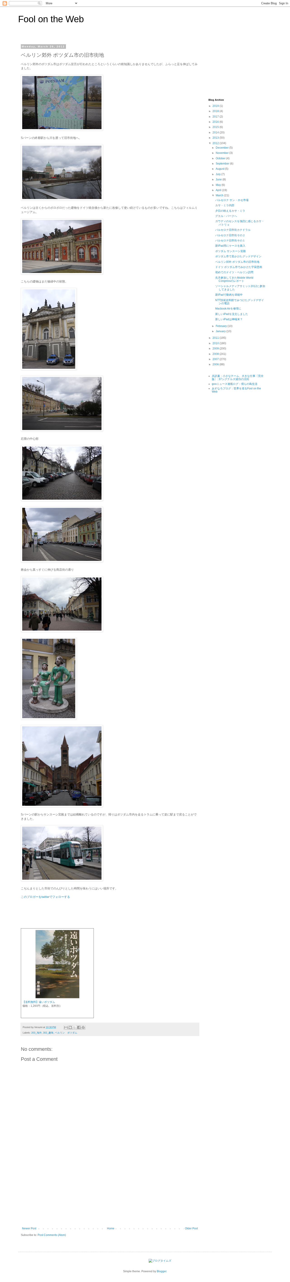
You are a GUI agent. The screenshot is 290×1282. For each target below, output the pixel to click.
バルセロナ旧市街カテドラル (233, 229)
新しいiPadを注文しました (231, 314)
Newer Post (29, 1228)
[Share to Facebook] (79, 1027)
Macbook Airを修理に (228, 308)
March (220, 195)
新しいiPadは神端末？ (229, 319)
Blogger (161, 1271)
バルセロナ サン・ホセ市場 (232, 200)
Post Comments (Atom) (52, 1235)
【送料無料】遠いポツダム (38, 1002)
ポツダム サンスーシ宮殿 (230, 251)
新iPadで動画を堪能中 (229, 294)
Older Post (191, 1228)
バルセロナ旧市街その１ (230, 240)
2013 (216, 137)
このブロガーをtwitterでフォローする (45, 897)
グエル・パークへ (226, 216)
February (221, 326)
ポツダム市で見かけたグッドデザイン (238, 256)
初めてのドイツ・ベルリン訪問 (234, 272)
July (218, 174)
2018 (216, 111)
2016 (216, 121)
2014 (216, 132)
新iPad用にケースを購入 (230, 245)
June (219, 179)
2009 (216, 348)
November (222, 153)
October (221, 158)
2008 (216, 354)
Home (110, 1228)
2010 (216, 343)
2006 (216, 364)
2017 (216, 116)
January (221, 331)
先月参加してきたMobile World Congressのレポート (234, 279)
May (219, 185)
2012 (216, 143)
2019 (216, 106)
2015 (216, 127)
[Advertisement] (110, 1192)
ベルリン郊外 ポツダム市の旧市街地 (237, 261)
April (219, 190)
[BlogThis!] (70, 1027)
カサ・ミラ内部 (224, 205)
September (223, 163)
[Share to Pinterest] (83, 1027)
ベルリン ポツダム (66, 1032)
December (222, 147)
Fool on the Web (51, 19)
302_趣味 (48, 1032)
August (220, 168)
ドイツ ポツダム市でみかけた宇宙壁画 (238, 267)
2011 (216, 337)
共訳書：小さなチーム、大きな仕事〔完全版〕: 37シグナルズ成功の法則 (237, 377)
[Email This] (66, 1027)
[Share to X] (74, 1027)
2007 (216, 359)
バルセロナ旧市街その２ (230, 235)
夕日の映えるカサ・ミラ (230, 210)
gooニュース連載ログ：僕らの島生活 (234, 384)
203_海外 (36, 1032)
